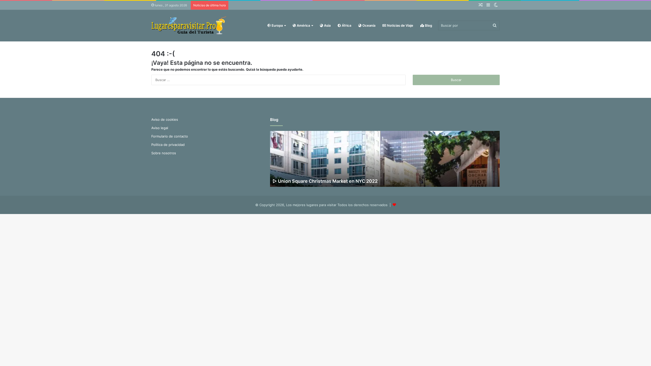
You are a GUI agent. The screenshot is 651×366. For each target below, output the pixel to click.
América (303, 25)
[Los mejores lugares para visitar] (189, 25)
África (346, 25)
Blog (428, 25)
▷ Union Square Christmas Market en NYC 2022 (325, 181)
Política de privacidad (168, 145)
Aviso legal (159, 128)
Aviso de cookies (164, 119)
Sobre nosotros (163, 153)
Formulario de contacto (169, 136)
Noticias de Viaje (399, 25)
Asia (327, 25)
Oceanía (368, 25)
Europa (277, 25)
